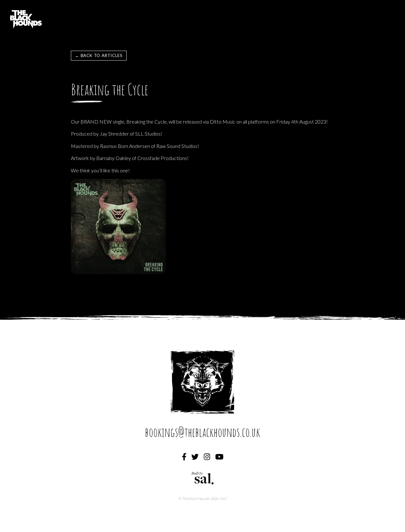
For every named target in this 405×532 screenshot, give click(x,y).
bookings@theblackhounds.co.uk (202, 432)
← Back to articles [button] (98, 55)
